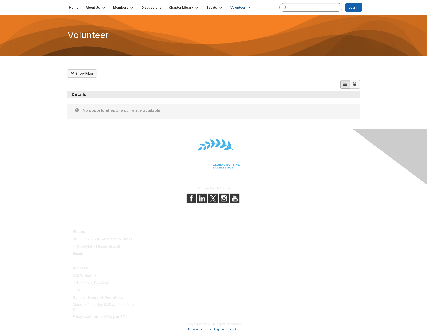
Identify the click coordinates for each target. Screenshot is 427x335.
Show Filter (83, 73)
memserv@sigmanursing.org (96, 261)
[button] (95, 7)
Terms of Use (226, 246)
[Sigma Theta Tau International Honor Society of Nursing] (213, 154)
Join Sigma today (158, 232)
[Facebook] (191, 198)
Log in (354, 7)
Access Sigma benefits (162, 239)
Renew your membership (164, 246)
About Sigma (225, 232)
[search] (284, 7)
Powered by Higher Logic (213, 329)
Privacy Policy (226, 239)
